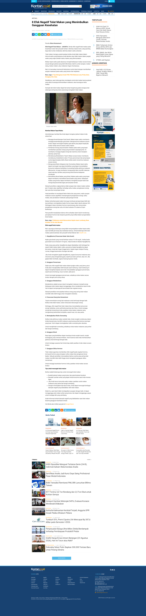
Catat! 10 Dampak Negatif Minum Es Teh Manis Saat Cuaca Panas (67, 432)
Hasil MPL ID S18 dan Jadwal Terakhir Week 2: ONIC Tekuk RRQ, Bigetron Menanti (104, 72)
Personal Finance (86, 11)
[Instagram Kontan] (114, 570)
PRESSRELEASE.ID (55, 1)
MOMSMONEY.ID (73, 1)
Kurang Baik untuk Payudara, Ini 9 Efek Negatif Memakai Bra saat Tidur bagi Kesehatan (83, 452)
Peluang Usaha (34, 586)
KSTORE (39, 1)
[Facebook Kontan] (110, 570)
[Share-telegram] (45, 34)
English (45, 577)
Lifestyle (96, 11)
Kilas (81, 579)
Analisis (57, 577)
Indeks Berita (61, 558)
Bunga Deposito (71, 582)
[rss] (48, 34)
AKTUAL (34, 18)
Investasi (44, 11)
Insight (57, 582)
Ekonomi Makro (71, 584)
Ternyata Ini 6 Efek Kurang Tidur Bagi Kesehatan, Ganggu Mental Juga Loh (67, 452)
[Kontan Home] (32, 11)
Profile (37, 597)
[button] (80, 6)
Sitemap (33, 597)
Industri (58, 11)
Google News (70, 404)
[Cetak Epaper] (101, 8)
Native (81, 581)
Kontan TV (58, 584)
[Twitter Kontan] (112, 570)
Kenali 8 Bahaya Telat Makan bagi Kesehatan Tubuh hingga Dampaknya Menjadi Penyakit (53, 452)
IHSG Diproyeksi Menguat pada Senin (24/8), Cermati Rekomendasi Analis (103, 38)
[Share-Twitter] (36, 34)
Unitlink (69, 581)
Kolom (57, 581)
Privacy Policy (64, 597)
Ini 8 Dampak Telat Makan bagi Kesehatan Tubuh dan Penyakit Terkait (82, 432)
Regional (45, 582)
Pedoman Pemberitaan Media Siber (53, 597)
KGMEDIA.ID (80, 1)
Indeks (89, 459)
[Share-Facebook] (33, 34)
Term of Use (42, 597)
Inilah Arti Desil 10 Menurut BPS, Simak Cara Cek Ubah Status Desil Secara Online (103, 29)
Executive (58, 579)
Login (106, 1)
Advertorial (82, 582)
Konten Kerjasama (84, 577)
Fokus (44, 581)
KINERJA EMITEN (64, 1)
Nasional (66, 11)
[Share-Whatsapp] (39, 34)
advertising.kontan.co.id (101, 592)
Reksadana (70, 579)
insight (37, 11)
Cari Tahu (45, 588)
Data (102, 11)
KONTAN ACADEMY (46, 1)
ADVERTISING (87, 1)
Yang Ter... (45, 584)
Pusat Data (49, 536)
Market (69, 577)
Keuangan (52, 11)
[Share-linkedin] (42, 34)
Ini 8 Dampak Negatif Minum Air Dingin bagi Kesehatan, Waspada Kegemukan (52, 432)
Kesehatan (45, 586)
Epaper (33, 1)
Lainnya (111, 11)
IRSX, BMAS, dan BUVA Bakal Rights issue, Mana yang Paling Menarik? (104, 54)
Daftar (112, 1)
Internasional (75, 11)
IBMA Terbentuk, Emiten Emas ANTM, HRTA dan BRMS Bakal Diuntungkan (104, 47)
